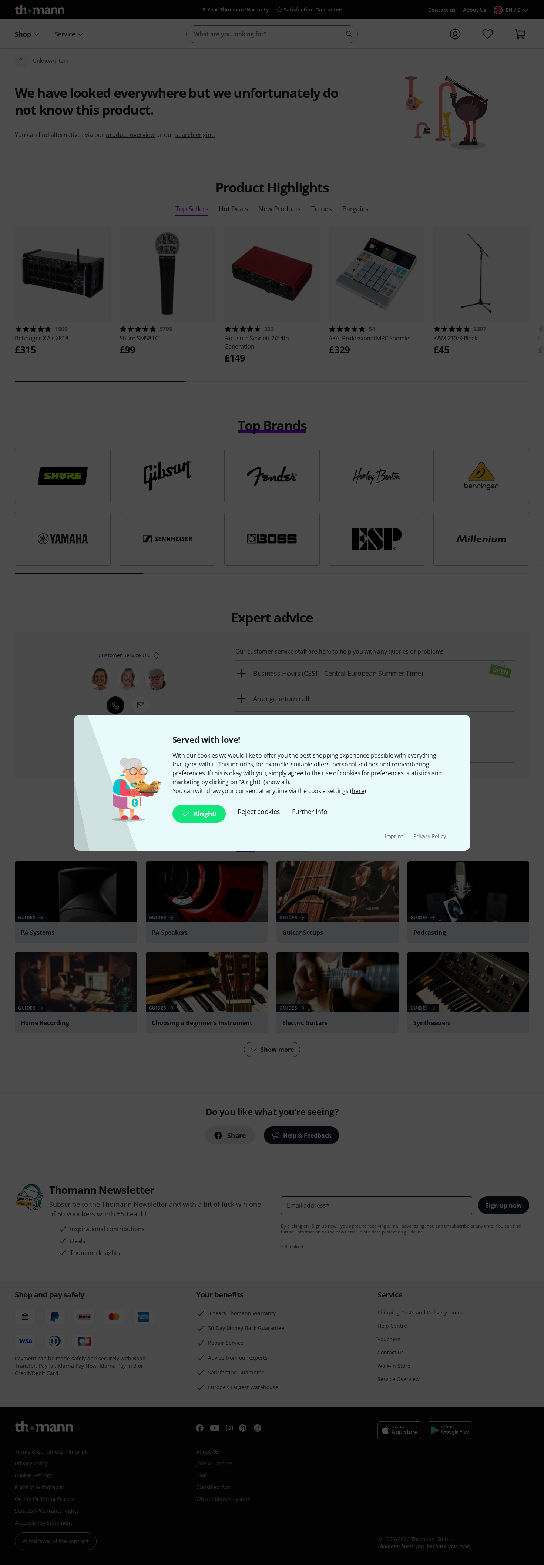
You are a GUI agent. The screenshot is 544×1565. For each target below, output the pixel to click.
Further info (309, 811)
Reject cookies (259, 811)
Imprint (394, 836)
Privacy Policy (429, 836)
